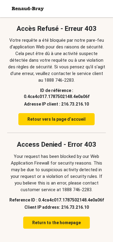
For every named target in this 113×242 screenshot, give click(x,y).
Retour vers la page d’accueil (56, 119)
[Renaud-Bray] (27, 9)
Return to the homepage (56, 222)
